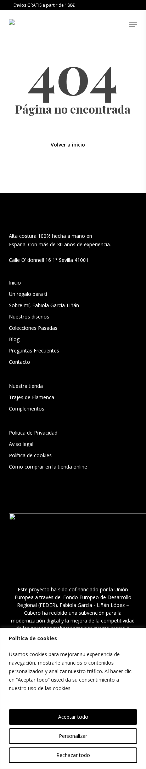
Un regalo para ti (29, 294)
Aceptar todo (73, 716)
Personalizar (73, 736)
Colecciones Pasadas (33, 328)
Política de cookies (30, 455)
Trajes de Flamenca (31, 397)
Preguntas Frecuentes (34, 350)
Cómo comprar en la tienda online (48, 466)
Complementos (26, 408)
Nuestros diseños (29, 316)
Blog (14, 339)
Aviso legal (21, 444)
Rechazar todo (73, 755)
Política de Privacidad (33, 432)
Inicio (15, 282)
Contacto (19, 361)
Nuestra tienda (26, 386)
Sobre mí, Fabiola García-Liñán (44, 305)
